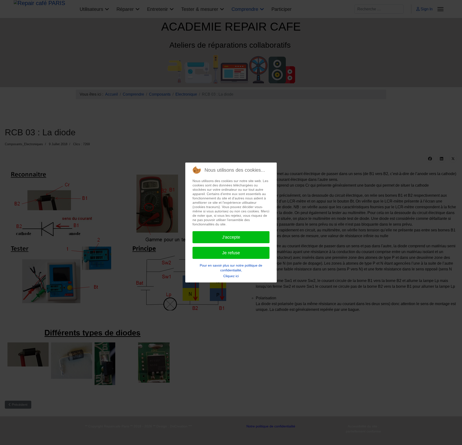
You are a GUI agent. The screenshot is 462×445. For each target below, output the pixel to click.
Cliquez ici (231, 276)
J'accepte (231, 237)
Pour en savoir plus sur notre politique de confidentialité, (231, 267)
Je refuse (231, 252)
